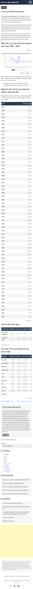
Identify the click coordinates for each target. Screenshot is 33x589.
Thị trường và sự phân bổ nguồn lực (12, 503)
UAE (3, 377)
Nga (5, 462)
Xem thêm (5, 435)
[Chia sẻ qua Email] (18, 586)
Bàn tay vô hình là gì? (8, 521)
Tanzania (4, 387)
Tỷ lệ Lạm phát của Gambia (24, 401)
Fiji (2, 384)
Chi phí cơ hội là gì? (8, 517)
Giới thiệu (12, 576)
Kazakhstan (5, 363)
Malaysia (4, 366)
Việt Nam (6, 467)
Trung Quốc (7, 463)
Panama (4, 359)
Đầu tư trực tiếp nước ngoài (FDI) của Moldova (15, 490)
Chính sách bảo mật (20, 576)
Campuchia (7, 471)
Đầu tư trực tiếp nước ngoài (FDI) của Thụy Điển (16, 479)
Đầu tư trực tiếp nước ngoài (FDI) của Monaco (15, 487)
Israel (5, 458)
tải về (29, 73)
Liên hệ (27, 576)
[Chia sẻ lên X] (14, 586)
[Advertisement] (16, 541)
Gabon (4, 7)
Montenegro (5, 370)
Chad (3, 373)
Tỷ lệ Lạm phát (4, 338)
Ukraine (6, 454)
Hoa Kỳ (6, 465)
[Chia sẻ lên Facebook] (10, 586)
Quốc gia (3, 443)
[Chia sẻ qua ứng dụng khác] (22, 586)
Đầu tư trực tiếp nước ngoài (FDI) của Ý (13, 483)
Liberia (4, 390)
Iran (5, 456)
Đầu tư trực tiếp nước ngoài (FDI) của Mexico (15, 494)
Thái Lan (6, 469)
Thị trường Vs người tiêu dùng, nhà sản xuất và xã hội (16, 507)
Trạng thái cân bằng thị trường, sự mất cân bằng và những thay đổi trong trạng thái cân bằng (16, 513)
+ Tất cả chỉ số (5, 345)
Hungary (4, 380)
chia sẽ (24, 73)
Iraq (5, 460)
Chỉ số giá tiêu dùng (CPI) (4, 333)
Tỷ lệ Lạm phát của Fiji (7, 401)
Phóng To (29, 50)
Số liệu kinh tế (11, 2)
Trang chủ (6, 576)
